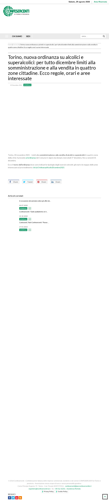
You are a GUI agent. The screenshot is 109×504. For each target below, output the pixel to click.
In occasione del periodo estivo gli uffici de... (35, 201)
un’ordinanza (31, 158)
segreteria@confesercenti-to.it (39, 489)
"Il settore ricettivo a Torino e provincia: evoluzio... (37, 429)
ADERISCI (31, 332)
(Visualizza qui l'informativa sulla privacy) (25, 366)
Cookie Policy (62, 491)
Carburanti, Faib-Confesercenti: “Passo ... (34, 222)
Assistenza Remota (74, 489)
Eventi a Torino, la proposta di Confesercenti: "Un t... (38, 414)
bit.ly (48, 167)
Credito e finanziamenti (22, 249)
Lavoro (22, 407)
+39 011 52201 (59, 489)
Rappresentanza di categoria (25, 254)
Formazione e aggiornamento (25, 259)
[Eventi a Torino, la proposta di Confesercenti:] (13, 418)
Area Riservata (100, 2)
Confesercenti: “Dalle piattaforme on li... (33, 212)
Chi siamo (17, 36)
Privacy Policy (49, 491)
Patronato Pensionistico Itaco (25, 268)
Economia (23, 436)
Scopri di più (97, 28)
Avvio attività (18, 239)
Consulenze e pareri (21, 264)
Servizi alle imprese (21, 244)
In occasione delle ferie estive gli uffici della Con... (37, 386)
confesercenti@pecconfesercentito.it (78, 486)
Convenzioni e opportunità (24, 273)
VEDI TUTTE (54, 442)
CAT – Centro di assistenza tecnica (28, 278)
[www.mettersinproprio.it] (54, 454)
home (10, 44)
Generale (16, 44)
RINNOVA (77, 332)
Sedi (28, 36)
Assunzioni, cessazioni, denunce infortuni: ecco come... (39, 400)
